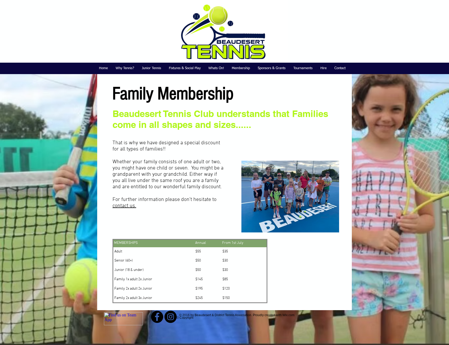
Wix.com (288, 315)
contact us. (124, 206)
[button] (151, 68)
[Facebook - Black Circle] (157, 317)
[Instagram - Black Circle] (170, 317)
